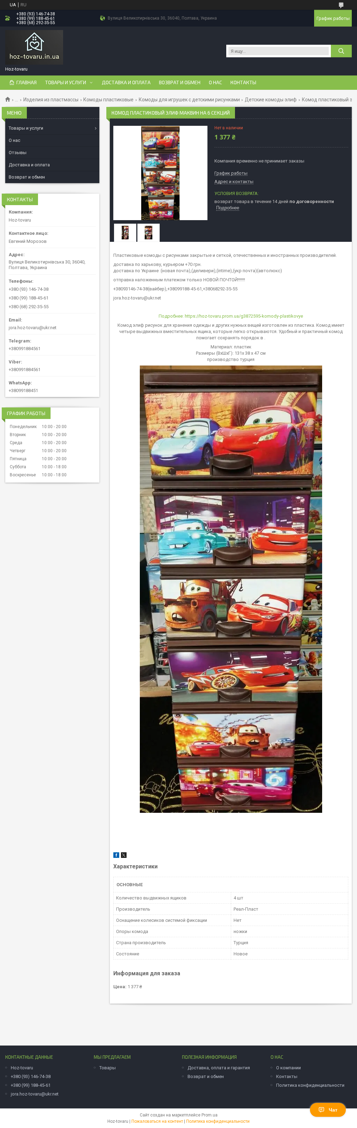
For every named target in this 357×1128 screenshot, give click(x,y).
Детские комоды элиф (271, 99)
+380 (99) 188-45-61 (31, 1085)
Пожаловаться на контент (157, 1121)
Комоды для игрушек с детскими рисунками (189, 99)
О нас (215, 82)
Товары (107, 1067)
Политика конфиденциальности (310, 1085)
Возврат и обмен (179, 82)
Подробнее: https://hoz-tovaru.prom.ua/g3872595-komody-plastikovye (231, 316)
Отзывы (17, 152)
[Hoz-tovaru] (34, 47)
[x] (124, 856)
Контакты (243, 82)
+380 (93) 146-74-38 (31, 1076)
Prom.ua (210, 1115)
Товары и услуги (65, 82)
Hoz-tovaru (22, 1067)
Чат (333, 1110)
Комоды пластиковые (108, 99)
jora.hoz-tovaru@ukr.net (32, 327)
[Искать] (341, 51)
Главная (26, 82)
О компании (288, 1067)
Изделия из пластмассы (50, 99)
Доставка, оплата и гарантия (219, 1067)
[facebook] (116, 856)
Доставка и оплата (126, 82)
